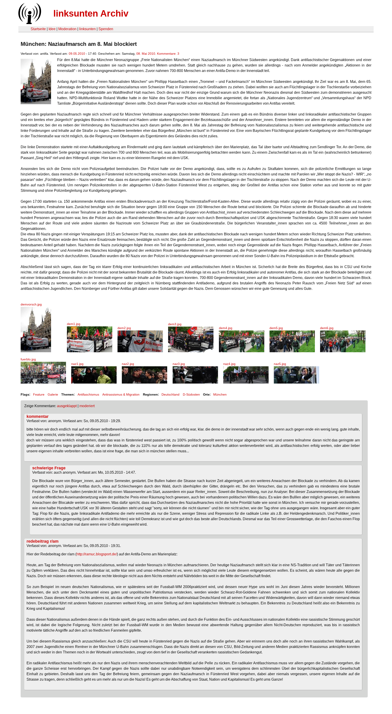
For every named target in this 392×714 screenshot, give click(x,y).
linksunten (87, 29)
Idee (52, 29)
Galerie (53, 394)
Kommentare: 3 (168, 53)
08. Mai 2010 (145, 53)
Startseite (38, 29)
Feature (38, 394)
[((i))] (29, 23)
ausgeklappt (67, 406)
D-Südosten (191, 394)
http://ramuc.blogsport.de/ (96, 554)
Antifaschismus (88, 394)
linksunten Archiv (90, 13)
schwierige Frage (49, 468)
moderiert (87, 406)
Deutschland (170, 394)
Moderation (67, 29)
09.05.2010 (77, 53)
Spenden (105, 29)
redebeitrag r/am (43, 541)
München (220, 394)
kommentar (38, 416)
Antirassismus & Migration (121, 394)
